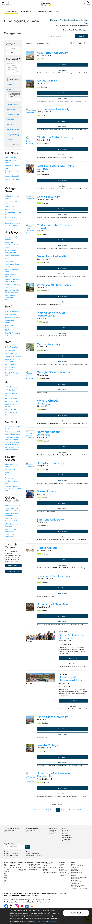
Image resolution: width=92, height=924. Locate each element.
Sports (9, 140)
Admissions (11, 110)
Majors (9, 90)
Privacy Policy (41, 921)
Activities (10, 125)
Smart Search (12, 59)
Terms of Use (54, 921)
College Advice (25, 11)
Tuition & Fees (12, 104)
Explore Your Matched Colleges (75, 30)
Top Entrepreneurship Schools (11, 171)
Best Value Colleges (12, 166)
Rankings (10, 120)
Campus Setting (13, 135)
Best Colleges (10, 157)
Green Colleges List (12, 176)
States (9, 85)
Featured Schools (13, 145)
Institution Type (13, 130)
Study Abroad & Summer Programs (47, 11)
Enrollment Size (13, 115)
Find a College (11, 11)
